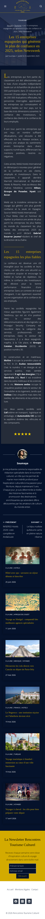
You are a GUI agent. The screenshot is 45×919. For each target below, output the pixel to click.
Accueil (10, 25)
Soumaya (11, 56)
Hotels (17, 568)
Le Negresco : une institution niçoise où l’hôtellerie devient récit (22, 714)
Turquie (17, 754)
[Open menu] (5, 6)
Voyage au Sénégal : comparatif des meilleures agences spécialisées (22, 621)
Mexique (17, 661)
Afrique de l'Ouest (21, 614)
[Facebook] (16, 901)
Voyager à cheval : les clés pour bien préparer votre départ (22, 811)
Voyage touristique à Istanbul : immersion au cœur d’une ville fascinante (19, 762)
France (17, 707)
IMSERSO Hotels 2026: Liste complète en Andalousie (10, 529)
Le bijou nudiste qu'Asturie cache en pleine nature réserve (34, 529)
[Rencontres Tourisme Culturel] (22, 6)
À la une (9, 568)
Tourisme (22, 20)
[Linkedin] (29, 901)
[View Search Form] (41, 6)
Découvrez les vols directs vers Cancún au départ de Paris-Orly (20, 668)
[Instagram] (22, 901)
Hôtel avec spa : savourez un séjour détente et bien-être (22, 575)
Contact (34, 889)
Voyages (26, 661)
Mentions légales (22, 889)
